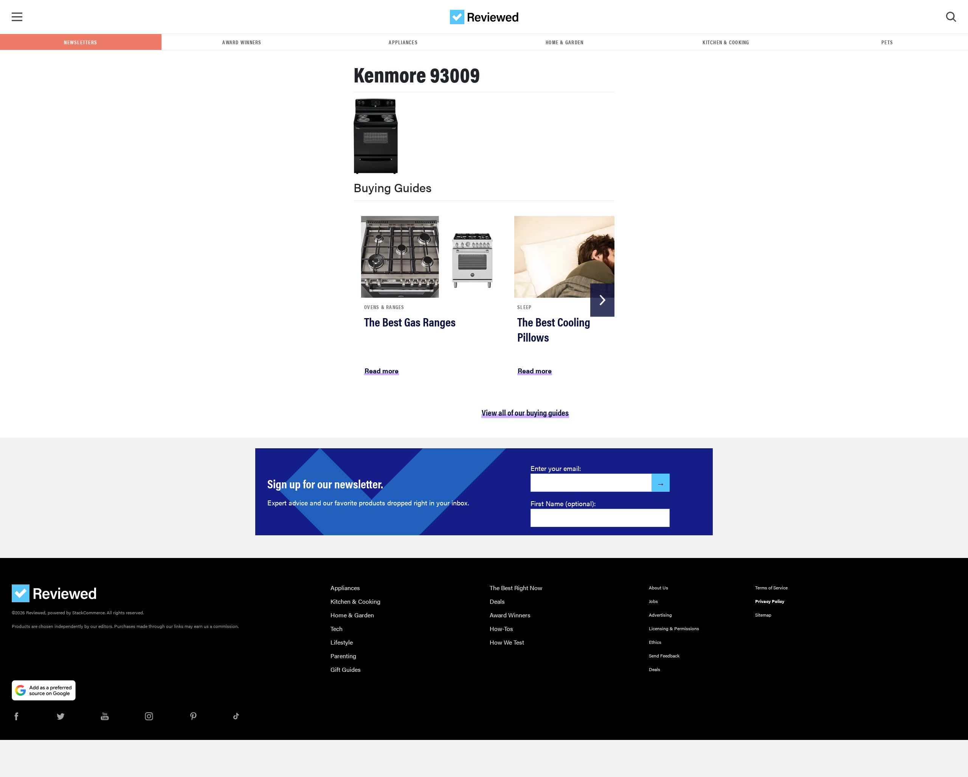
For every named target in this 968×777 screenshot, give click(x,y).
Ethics (655, 642)
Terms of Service (771, 587)
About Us (658, 587)
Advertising (660, 614)
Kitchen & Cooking (726, 42)
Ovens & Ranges (384, 306)
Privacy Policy (769, 601)
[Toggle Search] (951, 17)
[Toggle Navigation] (17, 17)
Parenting (343, 655)
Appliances (403, 42)
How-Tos (501, 628)
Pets (887, 42)
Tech (336, 628)
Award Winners (241, 42)
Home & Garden (564, 42)
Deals (497, 601)
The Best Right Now (516, 587)
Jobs (653, 601)
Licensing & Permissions (674, 628)
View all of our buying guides (525, 412)
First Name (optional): (563, 503)
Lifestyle (341, 642)
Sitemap (763, 614)
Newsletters (80, 42)
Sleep (524, 306)
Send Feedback (664, 655)
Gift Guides (345, 669)
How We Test (507, 642)
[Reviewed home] (484, 17)
